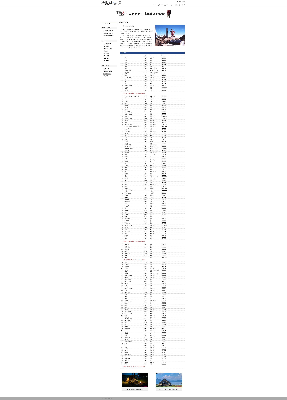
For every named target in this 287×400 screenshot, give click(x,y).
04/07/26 (164, 270)
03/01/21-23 (164, 148)
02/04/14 (164, 85)
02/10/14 (164, 129)
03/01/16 (164, 145)
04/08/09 (164, 287)
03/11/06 (164, 235)
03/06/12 (164, 178)
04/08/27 (164, 311)
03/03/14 (164, 154)
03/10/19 (164, 220)
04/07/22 (164, 264)
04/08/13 (164, 292)
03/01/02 (164, 139)
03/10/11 (164, 214)
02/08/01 (164, 99)
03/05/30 (164, 175)
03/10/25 (164, 222)
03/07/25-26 (164, 188)
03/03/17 (164, 156)
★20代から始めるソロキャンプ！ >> (135, 389)
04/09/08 (164, 326)
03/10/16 (164, 216)
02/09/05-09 (164, 124)
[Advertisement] (108, 103)
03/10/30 (164, 227)
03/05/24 (164, 167)
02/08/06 (164, 105)
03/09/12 (164, 201)
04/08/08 (164, 285)
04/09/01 (164, 319)
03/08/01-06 (164, 190)
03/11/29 (164, 238)
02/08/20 (164, 114)
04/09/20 (164, 341)
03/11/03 (164, 229)
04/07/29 (164, 272)
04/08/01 (164, 275)
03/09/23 (164, 207)
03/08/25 (164, 195)
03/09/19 (164, 205)
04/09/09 (164, 328)
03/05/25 (164, 169)
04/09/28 (164, 347)
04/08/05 (164, 279)
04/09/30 (164, 349)
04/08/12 (164, 290)
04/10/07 (164, 358)
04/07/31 (164, 273)
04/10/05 (164, 356)
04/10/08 (164, 360)
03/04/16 (164, 158)
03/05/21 (164, 165)
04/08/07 (164, 283)
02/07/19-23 (164, 96)
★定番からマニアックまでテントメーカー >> (169, 389)
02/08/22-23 (164, 116)
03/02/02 (164, 150)
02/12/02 (164, 137)
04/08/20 (164, 300)
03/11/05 (164, 233)
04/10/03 (164, 352)
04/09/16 (164, 335)
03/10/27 (164, 223)
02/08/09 (164, 109)
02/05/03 (164, 89)
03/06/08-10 (164, 176)
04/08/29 (164, 315)
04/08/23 (164, 303)
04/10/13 (164, 364)
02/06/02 (164, 90)
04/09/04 (164, 322)
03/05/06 (164, 161)
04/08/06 (164, 281)
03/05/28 (164, 173)
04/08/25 (164, 307)
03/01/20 (164, 146)
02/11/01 (164, 133)
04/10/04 (164, 354)
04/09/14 (164, 334)
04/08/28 (164, 313)
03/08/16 (164, 193)
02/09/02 (164, 120)
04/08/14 (164, 294)
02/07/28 (164, 98)
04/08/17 (164, 298)
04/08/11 (164, 288)
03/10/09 (164, 212)
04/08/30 (164, 317)
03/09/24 (164, 208)
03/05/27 (164, 171)
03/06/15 (164, 182)
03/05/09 (164, 163)
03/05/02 (164, 160)
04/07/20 (164, 262)
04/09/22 (164, 343)
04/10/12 (164, 362)
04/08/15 (164, 296)
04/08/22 (164, 302)
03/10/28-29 (164, 225)
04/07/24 (164, 266)
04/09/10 (164, 330)
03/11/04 (164, 231)
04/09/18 (164, 337)
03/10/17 (164, 218)
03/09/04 (164, 199)
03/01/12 (164, 141)
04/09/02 (164, 320)
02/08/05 (164, 103)
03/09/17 (164, 203)
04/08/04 (164, 277)
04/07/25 (164, 268)
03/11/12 (164, 237)
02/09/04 (164, 122)
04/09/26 (164, 345)
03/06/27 (164, 186)
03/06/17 (164, 184)
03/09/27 (164, 210)
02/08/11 (164, 111)
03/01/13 (164, 143)
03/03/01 (164, 152)
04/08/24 (164, 305)
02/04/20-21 (164, 87)
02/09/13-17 (164, 126)
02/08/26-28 (164, 118)
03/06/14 (164, 180)
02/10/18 (164, 131)
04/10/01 (164, 350)
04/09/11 (164, 332)
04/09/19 (164, 339)
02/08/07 (164, 107)
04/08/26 (164, 309)
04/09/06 (164, 324)
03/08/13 (164, 192)
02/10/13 (164, 128)
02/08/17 (164, 113)
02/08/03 (164, 101)
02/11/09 (164, 135)
